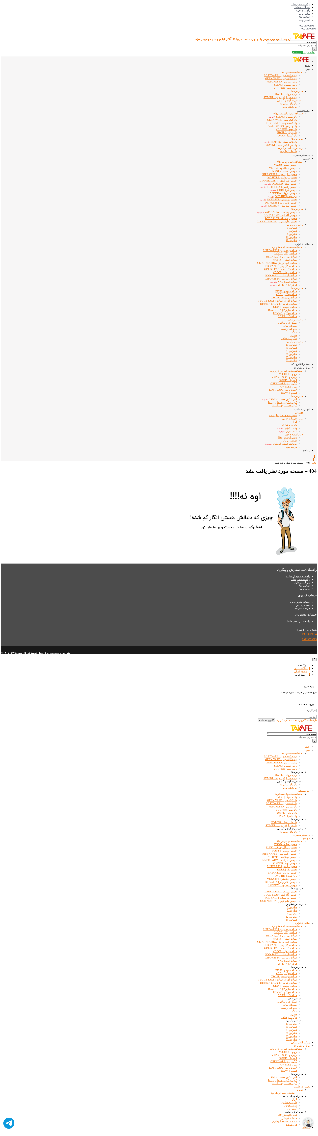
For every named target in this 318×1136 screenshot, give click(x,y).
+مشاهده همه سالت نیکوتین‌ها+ (286, 247)
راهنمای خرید (303, 10)
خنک (294, 332)
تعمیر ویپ (304, 20)
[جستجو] (314, 49)
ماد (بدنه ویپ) (289, 106)
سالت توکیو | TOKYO (285, 313)
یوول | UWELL (288, 386)
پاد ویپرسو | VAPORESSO (282, 126)
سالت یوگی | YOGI (286, 294)
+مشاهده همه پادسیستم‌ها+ (288, 113)
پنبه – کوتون (290, 1105)
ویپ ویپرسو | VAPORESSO (281, 81)
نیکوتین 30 (291, 354)
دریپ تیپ (291, 446)
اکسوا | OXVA (289, 392)
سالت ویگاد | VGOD (285, 253)
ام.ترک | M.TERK (287, 963)
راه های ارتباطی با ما (298, 621)
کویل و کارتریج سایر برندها (282, 402)
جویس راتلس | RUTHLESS (282, 866)
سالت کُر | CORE (287, 316)
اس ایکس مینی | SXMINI (283, 1077)
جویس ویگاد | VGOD (285, 164)
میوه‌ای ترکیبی (289, 329)
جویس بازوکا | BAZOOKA (282, 193)
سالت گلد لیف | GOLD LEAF (280, 269)
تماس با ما (304, 13)
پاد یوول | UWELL (287, 132)
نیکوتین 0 (292, 227)
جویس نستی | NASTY (284, 171)
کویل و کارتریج (301, 367)
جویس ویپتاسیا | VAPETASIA (281, 891)
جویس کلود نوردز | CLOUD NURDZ (277, 901)
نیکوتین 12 (291, 237)
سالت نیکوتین (302, 244)
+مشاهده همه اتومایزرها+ (283, 415)
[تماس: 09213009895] (315, 25)
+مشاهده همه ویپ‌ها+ (291, 72)
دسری (293, 335)
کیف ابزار (291, 1108)
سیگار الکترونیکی (300, 364)
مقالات (306, 450)
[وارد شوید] (312, 31)
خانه (307, 65)
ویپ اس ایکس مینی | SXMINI (280, 97)
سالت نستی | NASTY (285, 259)
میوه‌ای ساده (290, 325)
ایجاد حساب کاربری (286, 720)
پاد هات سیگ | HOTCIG (284, 822)
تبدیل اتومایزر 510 (287, 437)
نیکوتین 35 (291, 357)
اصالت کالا (304, 16)
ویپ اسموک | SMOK (285, 84)
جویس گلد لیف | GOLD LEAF (280, 215)
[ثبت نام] (310, 31)
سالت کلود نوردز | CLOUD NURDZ (277, 941)
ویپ (307, 69)
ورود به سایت (265, 720)
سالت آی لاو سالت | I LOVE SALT (277, 979)
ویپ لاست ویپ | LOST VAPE (280, 75)
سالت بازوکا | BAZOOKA (282, 310)
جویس (306, 158)
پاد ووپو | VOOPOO (286, 129)
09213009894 (309, 28)
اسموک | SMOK (288, 380)
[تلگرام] (8, 1123)
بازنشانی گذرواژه (307, 720)
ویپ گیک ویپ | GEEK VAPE (281, 78)
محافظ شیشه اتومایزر (284, 1121)
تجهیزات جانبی (302, 409)
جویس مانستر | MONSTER (282, 879)
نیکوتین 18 (291, 240)
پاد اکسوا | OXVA (287, 135)
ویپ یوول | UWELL (286, 94)
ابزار (294, 421)
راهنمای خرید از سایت (298, 576)
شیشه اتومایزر (289, 440)
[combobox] (301, 45)
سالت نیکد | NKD (287, 960)
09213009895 (306, 25)
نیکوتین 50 (291, 360)
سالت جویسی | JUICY (284, 307)
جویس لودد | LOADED (284, 863)
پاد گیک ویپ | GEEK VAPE (282, 119)
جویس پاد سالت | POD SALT (281, 218)
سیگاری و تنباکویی (287, 322)
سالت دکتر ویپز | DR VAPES (281, 266)
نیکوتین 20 (291, 347)
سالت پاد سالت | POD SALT (281, 275)
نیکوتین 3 (292, 231)
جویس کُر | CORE (287, 869)
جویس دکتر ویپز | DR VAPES (281, 882)
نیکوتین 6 (292, 234)
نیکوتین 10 (291, 344)
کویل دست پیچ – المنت (284, 405)
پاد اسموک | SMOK (286, 797)
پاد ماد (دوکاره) (288, 103)
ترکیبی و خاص (289, 338)
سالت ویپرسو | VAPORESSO (281, 278)
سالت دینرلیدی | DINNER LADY (278, 303)
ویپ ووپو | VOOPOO (285, 87)
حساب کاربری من (300, 601)
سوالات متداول (302, 7)
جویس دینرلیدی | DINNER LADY (278, 180)
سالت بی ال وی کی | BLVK (281, 256)
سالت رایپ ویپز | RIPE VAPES (280, 250)
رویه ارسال (304, 588)
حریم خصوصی (302, 608)
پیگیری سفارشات (300, 4)
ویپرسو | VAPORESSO (284, 377)
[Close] (314, 659)
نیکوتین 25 (291, 351)
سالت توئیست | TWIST (284, 976)
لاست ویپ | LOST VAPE (283, 389)
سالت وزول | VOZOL (285, 272)
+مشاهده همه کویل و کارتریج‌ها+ (285, 370)
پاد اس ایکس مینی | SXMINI (281, 145)
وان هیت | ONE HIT (286, 875)
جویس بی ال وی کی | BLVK (281, 168)
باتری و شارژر (289, 424)
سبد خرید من (303, 605)
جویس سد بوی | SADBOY (282, 885)
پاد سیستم (303, 110)
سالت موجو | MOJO (286, 970)
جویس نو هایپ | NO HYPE (282, 177)
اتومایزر (299, 412)
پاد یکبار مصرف (301, 155)
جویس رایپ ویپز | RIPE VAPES (279, 174)
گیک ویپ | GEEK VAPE (283, 383)
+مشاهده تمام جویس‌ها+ (290, 161)
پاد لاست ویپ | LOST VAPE (281, 803)
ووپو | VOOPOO (288, 374)
